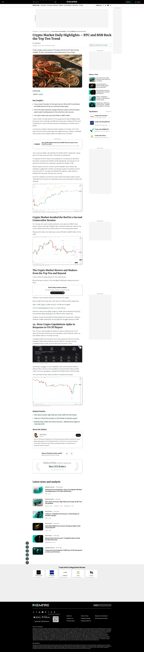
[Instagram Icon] (45, 612)
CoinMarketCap (43, 308)
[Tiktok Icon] (54, 612)
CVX (50, 317)
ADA (34, 304)
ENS (49, 311)
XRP (54, 121)
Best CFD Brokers (57, 466)
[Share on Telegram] (27, 558)
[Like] (66, 453)
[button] (2, 2)
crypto (59, 119)
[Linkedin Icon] (39, 612)
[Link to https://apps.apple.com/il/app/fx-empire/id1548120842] (37, 617)
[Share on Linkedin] (27, 554)
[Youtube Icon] (42, 612)
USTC (78, 311)
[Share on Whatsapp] (27, 551)
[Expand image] (80, 185)
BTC (68, 119)
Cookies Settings (85, 618)
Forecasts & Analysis (44, 31)
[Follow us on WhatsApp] (106, 5)
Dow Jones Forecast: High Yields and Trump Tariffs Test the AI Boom (55, 415)
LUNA (57, 319)
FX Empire (35, 31)
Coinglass (43, 366)
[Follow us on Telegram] (110, 5)
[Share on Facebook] (27, 547)
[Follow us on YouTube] (108, 5)
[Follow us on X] (103, 5)
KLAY (60, 317)
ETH (54, 304)
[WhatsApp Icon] (51, 612)
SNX (43, 314)
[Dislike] (71, 453)
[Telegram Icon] (48, 612)
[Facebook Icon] (36, 612)
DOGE (43, 304)
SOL (48, 121)
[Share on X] (27, 543)
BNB (73, 119)
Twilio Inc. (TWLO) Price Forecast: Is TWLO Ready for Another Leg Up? (55, 418)
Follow (78, 435)
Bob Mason (43, 434)
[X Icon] (33, 612)
